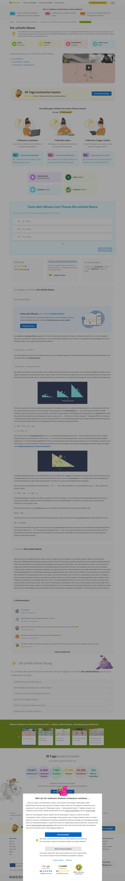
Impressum (69, 860)
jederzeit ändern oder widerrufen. (42, 825)
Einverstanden (63, 834)
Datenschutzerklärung (72, 810)
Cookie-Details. (90, 810)
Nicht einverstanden (63, 849)
